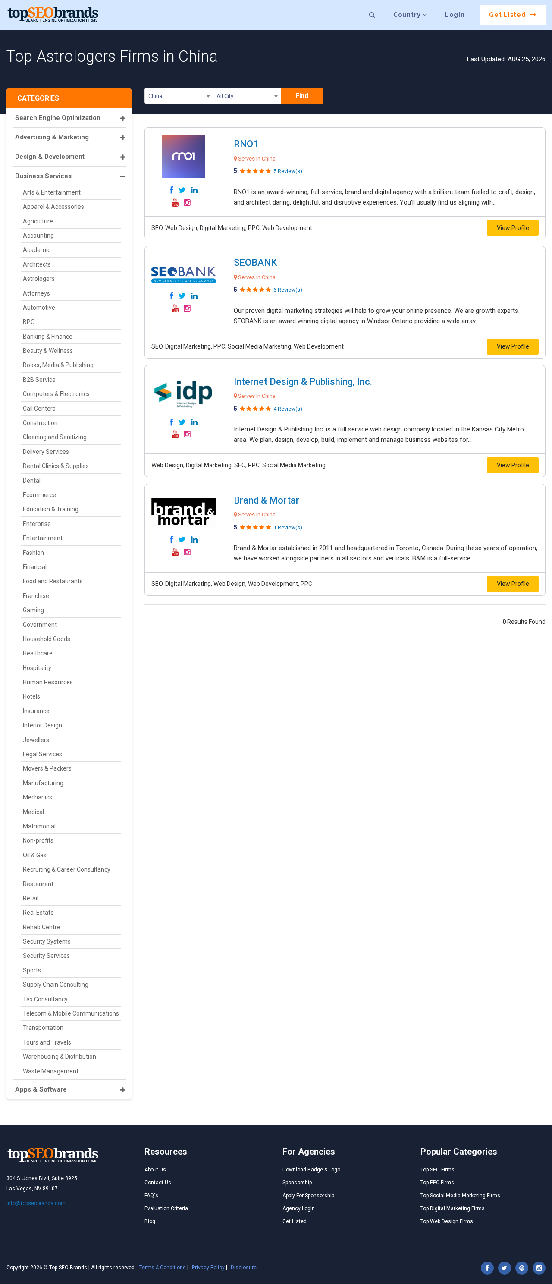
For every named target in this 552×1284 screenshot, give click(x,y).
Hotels (31, 696)
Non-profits (38, 840)
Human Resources (48, 682)
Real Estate (38, 912)
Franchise (36, 595)
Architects (37, 264)
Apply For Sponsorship (308, 1196)
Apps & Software (41, 1089)
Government (40, 624)
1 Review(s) (287, 527)
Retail (30, 898)
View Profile (513, 227)
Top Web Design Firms (446, 1221)
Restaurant (38, 884)
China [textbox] (155, 96)
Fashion (33, 552)
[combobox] (178, 97)
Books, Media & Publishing (58, 365)
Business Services (43, 176)
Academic (36, 249)
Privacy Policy (208, 1268)
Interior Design (42, 725)
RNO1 (246, 143)
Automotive (39, 307)
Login (455, 14)
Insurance (36, 711)
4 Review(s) (287, 409)
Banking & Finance (47, 336)
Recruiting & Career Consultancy (66, 869)
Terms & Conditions (162, 1268)
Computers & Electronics (56, 393)
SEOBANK (255, 262)
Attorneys (36, 293)
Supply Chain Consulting (55, 984)
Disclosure (244, 1268)
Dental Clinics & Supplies (56, 466)
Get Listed (508, 14)
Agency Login (298, 1208)
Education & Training (50, 509)
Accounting (38, 235)
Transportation (43, 1027)
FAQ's (151, 1196)
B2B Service (39, 379)
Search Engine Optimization (57, 118)
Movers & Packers (47, 768)
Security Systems (47, 941)
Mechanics (37, 797)
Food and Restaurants (53, 581)
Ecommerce (39, 494)
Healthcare (38, 653)
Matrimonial (39, 826)
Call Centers (39, 408)
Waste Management (50, 1071)
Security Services (46, 955)
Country (408, 14)
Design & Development (50, 156)
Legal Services (42, 754)
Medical (33, 812)
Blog (149, 1221)
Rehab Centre (41, 927)
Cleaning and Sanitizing (55, 437)
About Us (155, 1170)
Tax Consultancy (45, 999)
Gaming (33, 610)
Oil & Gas (35, 855)
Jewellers (36, 739)
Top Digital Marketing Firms (452, 1208)
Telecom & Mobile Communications (71, 1013)
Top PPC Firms (437, 1183)
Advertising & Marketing (52, 137)
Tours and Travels (47, 1042)
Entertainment (43, 538)
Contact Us (157, 1183)
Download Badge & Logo (311, 1170)
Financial (35, 566)
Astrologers (39, 278)
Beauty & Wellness (48, 350)
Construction (40, 422)
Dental (32, 480)
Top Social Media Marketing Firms (460, 1196)
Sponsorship (297, 1183)
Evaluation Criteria (166, 1208)
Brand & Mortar (266, 500)
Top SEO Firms (437, 1170)
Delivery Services (46, 451)
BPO (29, 321)
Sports (32, 970)
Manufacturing (43, 783)
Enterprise (37, 523)
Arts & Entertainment (52, 192)
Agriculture (38, 221)
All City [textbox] (224, 96)
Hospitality (37, 667)
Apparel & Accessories (53, 206)
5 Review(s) (287, 171)
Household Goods (46, 639)
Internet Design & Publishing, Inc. (303, 381)
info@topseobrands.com (36, 1203)
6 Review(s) (287, 289)
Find (302, 95)
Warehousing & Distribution (59, 1056)
